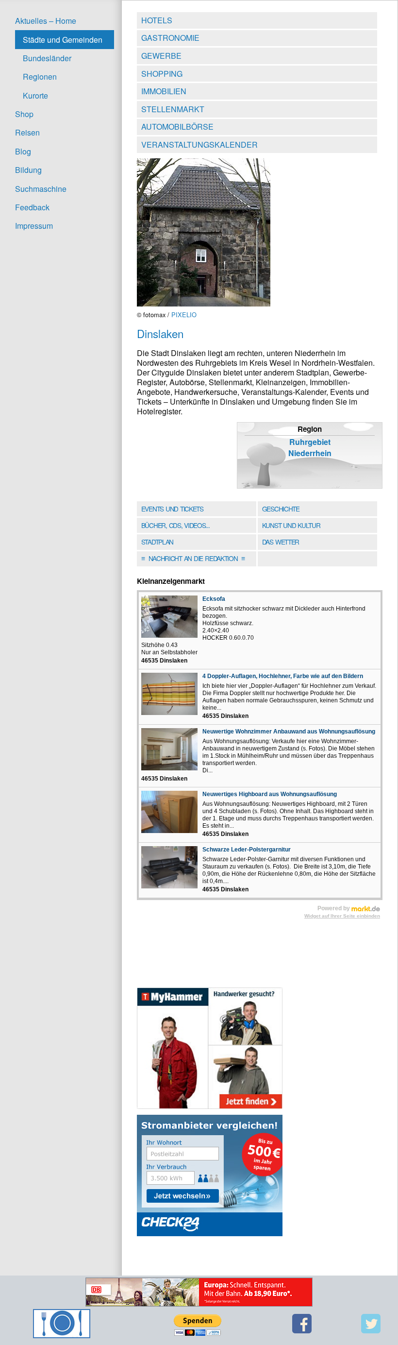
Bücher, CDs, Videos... (175, 525)
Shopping (161, 73)
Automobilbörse (177, 126)
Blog (23, 151)
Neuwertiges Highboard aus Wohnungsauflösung (269, 794)
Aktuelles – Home (45, 20)
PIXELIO (184, 314)
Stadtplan (157, 541)
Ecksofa (213, 599)
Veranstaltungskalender (199, 144)
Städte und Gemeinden (62, 39)
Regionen (40, 76)
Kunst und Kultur (291, 525)
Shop (24, 113)
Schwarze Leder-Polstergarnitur (246, 849)
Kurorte (35, 95)
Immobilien (163, 91)
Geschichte (280, 508)
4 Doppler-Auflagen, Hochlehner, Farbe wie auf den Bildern (282, 676)
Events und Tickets (172, 508)
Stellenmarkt (172, 109)
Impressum (34, 225)
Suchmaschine (40, 188)
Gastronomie (170, 37)
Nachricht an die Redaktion (193, 558)
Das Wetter (280, 541)
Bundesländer (47, 58)
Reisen (27, 132)
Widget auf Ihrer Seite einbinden (342, 916)
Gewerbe (161, 55)
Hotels (156, 20)
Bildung (28, 169)
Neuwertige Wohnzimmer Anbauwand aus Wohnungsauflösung (288, 731)
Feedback (32, 207)
